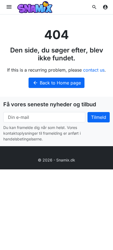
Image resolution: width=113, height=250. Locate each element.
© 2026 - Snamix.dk (56, 160)
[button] (94, 7)
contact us (93, 70)
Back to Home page (57, 83)
